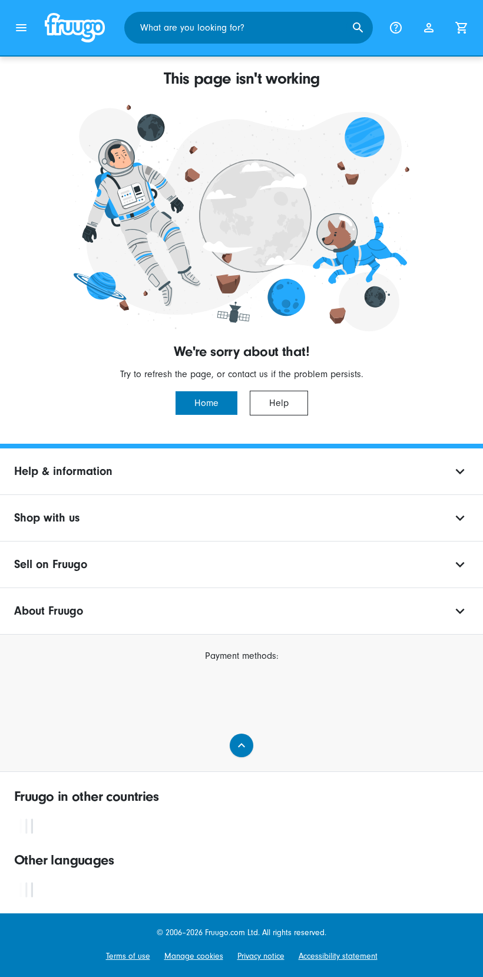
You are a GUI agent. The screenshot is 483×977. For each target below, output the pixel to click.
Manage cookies (193, 956)
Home (206, 403)
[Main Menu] (21, 27)
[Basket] (462, 27)
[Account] (429, 27)
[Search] (358, 27)
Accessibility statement (338, 956)
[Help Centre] (396, 27)
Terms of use (128, 956)
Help (279, 403)
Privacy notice (260, 956)
